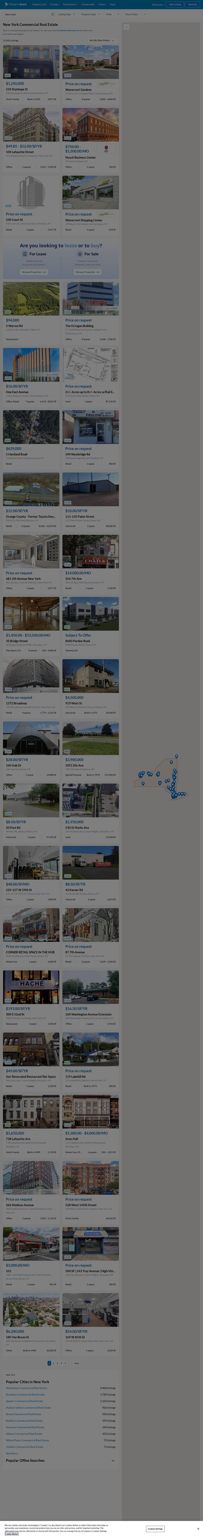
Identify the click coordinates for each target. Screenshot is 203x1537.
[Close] (198, 1528)
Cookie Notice (11, 1534)
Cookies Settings (155, 1529)
